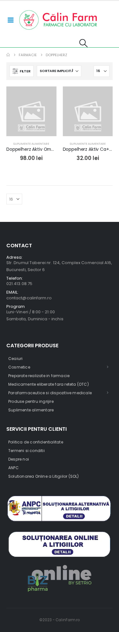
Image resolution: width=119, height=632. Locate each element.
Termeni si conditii (26, 450)
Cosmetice (19, 367)
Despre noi (18, 459)
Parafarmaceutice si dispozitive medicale (50, 393)
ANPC (13, 467)
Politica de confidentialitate (35, 442)
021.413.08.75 (19, 284)
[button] (84, 43)
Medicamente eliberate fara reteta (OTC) (48, 384)
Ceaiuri (15, 358)
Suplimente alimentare (31, 144)
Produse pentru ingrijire (31, 401)
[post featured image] (31, 111)
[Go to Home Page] (8, 54)
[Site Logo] (58, 20)
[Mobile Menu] (10, 20)
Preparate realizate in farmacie (38, 375)
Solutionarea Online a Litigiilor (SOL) (43, 476)
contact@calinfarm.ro (29, 298)
